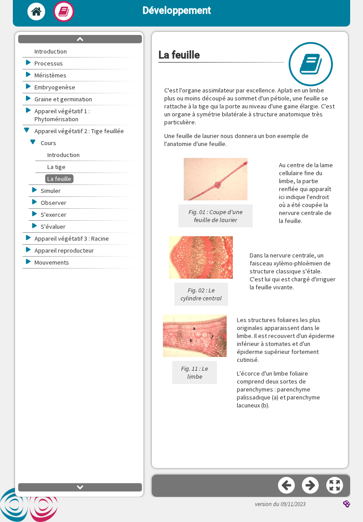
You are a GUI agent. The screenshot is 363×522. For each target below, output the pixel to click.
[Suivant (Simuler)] (311, 486)
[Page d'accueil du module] (36, 11)
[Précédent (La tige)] (287, 486)
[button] (335, 486)
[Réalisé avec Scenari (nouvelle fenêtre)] (346, 504)
